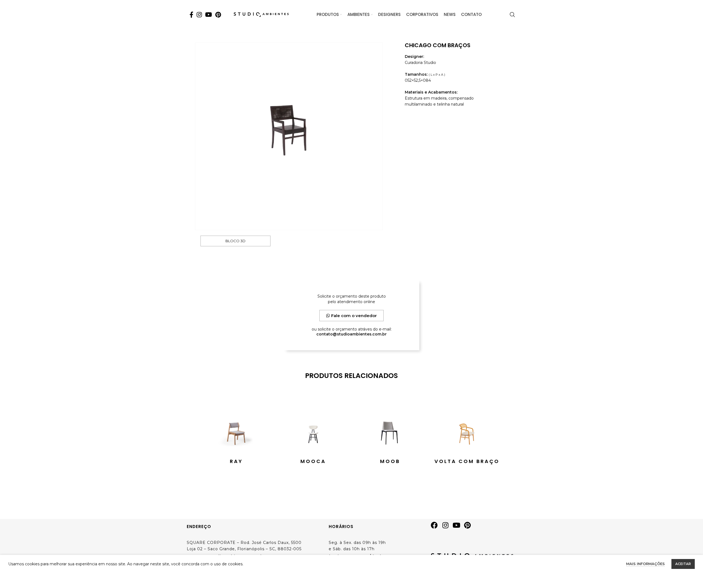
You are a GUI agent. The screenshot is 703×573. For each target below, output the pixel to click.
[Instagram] (447, 527)
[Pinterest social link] (218, 14)
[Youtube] (458, 527)
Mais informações (645, 563)
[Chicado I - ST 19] (289, 136)
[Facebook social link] (191, 14)
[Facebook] (436, 527)
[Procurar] (512, 14)
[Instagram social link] (199, 14)
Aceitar (683, 564)
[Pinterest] (469, 527)
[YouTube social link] (208, 14)
